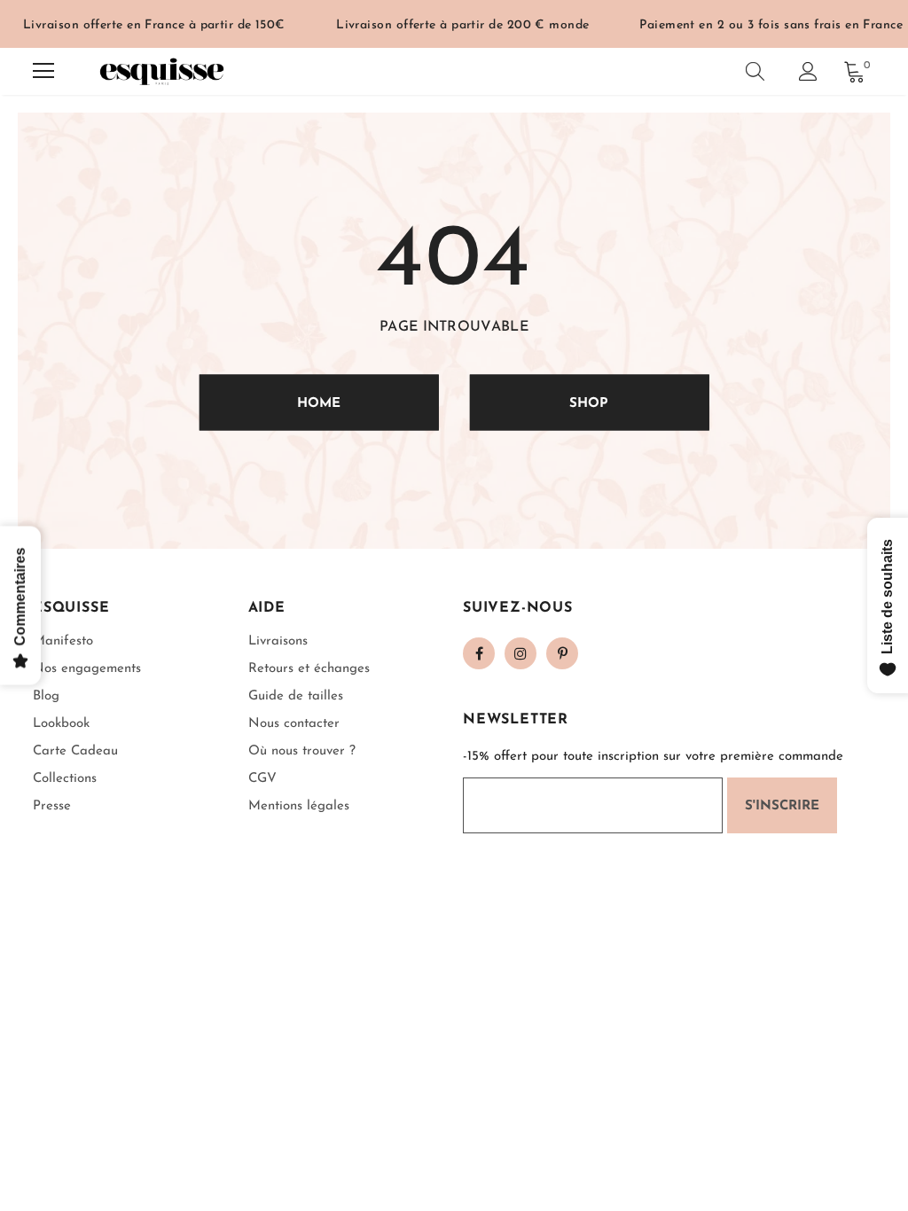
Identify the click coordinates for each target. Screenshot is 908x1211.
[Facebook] (479, 653)
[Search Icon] (755, 71)
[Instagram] (520, 653)
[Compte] (808, 71)
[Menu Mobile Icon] (43, 71)
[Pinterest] (562, 653)
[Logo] (161, 71)
